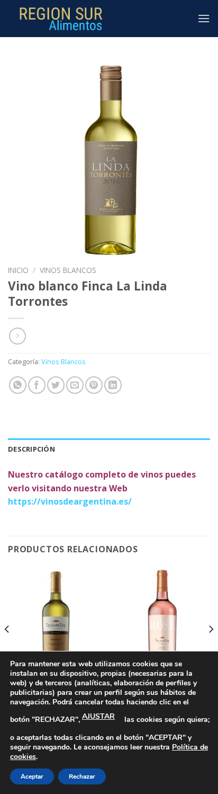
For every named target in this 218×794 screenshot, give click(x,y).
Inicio (18, 270)
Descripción (31, 449)
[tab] (109, 449)
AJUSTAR (98, 716)
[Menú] (203, 18)
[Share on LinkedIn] (113, 385)
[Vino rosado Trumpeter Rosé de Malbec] (162, 624)
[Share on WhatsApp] (17, 385)
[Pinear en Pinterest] (94, 385)
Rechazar (82, 776)
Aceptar (32, 776)
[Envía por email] (75, 385)
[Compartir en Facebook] (37, 385)
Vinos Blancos (68, 270)
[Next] (210, 650)
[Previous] (7, 650)
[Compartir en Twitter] (56, 385)
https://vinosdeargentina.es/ (70, 501)
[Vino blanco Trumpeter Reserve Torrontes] (56, 624)
